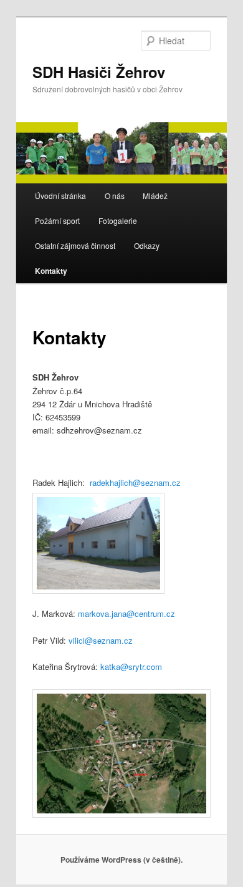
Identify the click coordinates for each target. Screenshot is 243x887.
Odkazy (147, 245)
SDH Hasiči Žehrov (98, 71)
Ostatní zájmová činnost (75, 245)
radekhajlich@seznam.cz (135, 482)
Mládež (155, 195)
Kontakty (51, 270)
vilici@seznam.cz (101, 640)
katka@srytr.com (131, 666)
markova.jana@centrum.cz (126, 613)
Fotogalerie (117, 220)
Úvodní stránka (60, 195)
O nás (115, 195)
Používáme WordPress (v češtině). (121, 859)
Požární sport (57, 220)
